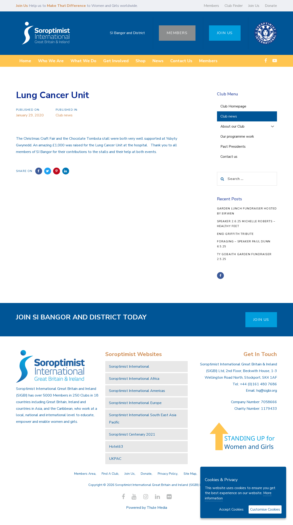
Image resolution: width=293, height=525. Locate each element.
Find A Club (110, 473)
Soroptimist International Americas (137, 390)
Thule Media (157, 507)
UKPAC (115, 458)
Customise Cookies (265, 509)
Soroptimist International (129, 366)
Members (211, 5)
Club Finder (234, 5)
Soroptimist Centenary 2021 (132, 434)
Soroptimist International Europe (135, 402)
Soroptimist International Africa (134, 378)
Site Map (190, 473)
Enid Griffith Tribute (235, 234)
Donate (271, 5)
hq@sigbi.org (266, 390)
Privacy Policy (167, 473)
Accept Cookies (231, 509)
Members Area (84, 473)
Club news (64, 115)
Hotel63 (116, 446)
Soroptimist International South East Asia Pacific (142, 418)
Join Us (253, 5)
